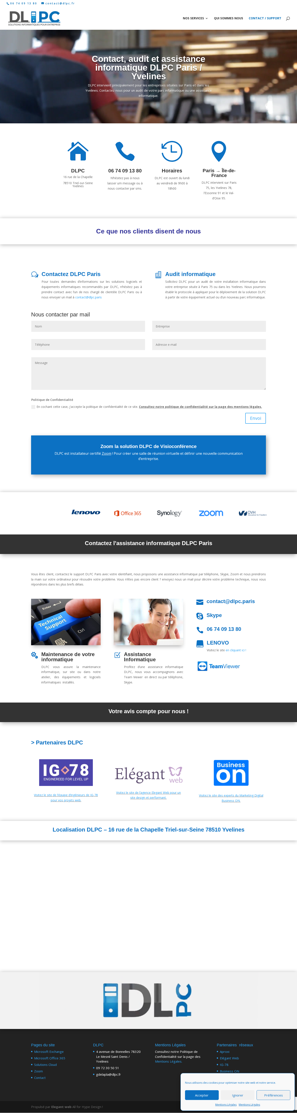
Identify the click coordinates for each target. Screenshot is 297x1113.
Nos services (193, 18)
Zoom (106, 453)
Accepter (202, 1095)
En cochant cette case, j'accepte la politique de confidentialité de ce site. (149, 407)
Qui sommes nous (228, 18)
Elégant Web (229, 1058)
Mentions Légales (226, 1104)
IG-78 (224, 1064)
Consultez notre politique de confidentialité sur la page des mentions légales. (200, 407)
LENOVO (218, 643)
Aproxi (224, 1051)
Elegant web (61, 1107)
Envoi (255, 418)
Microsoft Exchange (49, 1051)
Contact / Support (265, 18)
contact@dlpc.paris (88, 297)
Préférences (273, 1095)
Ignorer (237, 1095)
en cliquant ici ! (236, 650)
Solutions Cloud (45, 1064)
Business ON (229, 1071)
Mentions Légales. (168, 1061)
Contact (40, 1077)
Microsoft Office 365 (49, 1058)
